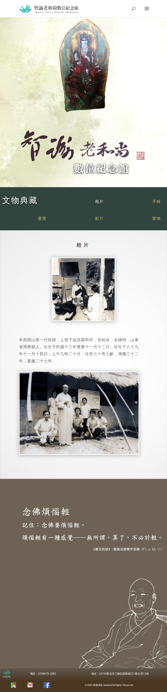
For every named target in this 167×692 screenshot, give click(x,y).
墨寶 (42, 218)
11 (97, 444)
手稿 (156, 201)
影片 (99, 218)
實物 (156, 218)
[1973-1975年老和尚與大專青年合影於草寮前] (79, 453)
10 (94, 444)
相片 (99, 201)
